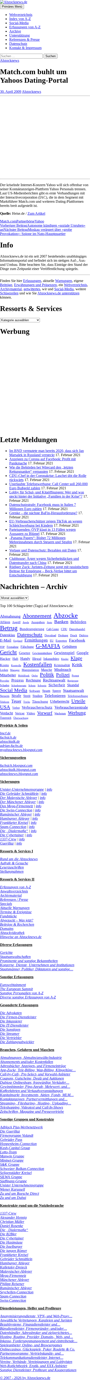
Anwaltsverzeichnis (14, 891)
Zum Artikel (36, 213)
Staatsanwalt (73, 690)
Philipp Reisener (12, 1284)
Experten (61, 640)
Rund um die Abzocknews (19, 859)
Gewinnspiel (64, 653)
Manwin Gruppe (12, 1156)
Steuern (4, 696)
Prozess (17, 680)
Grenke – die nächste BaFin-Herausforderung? (43, 513)
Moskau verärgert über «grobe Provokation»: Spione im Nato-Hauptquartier (36, 232)
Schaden (4, 685)
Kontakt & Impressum (25, 48)
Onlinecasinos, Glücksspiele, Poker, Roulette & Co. (37, 1349)
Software (34, 691)
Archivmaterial (11, 289)
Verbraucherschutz (37, 707)
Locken (4, 670)
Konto (4, 665)
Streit (26, 696)
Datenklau (7, 635)
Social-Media (19, 23)
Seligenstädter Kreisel (16, 1173)
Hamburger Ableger (15, 818)
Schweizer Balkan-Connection (22, 1169)
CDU (64, 629)
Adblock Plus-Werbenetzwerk (21, 1127)
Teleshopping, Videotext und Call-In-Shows (31, 1107)
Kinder (65, 659)
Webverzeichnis (20, 15)
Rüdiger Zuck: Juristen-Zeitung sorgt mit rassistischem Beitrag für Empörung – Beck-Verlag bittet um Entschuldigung (48, 571)
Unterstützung (19, 35)
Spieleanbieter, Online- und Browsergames (31, 1345)
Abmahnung (10, 616)
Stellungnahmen (12, 871)
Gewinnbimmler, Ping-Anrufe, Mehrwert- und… (35, 1087)
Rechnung (33, 680)
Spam (46, 691)
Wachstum (60, 713)
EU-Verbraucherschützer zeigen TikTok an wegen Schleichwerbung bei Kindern (45, 523)
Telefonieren (55, 695)
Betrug (9, 627)
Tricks (26, 701)
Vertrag (19, 713)
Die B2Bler (8, 1234)
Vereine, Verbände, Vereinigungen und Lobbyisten (36, 1362)
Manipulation (30, 670)
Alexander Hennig (13, 1217)
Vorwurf (44, 712)
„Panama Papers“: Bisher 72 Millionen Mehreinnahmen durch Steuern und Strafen (40, 540)
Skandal (73, 685)
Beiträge (6, 285)
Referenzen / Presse (14, 899)
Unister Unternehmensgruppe (22, 1185)
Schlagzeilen (9, 293)
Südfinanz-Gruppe (13, 1181)
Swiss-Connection (13, 1300)
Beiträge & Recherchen (17, 924)
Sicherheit (56, 685)
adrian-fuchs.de (11, 746)
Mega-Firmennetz (13, 1275)
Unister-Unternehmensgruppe (22, 789)
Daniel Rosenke (11, 1226)
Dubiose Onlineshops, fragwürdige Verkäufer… (34, 1082)
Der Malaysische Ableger (18, 798)
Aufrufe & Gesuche (14, 863)
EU (52, 640)
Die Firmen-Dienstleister (18, 1017)
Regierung (72, 680)
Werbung (77, 712)
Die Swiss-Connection (16, 810)
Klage (76, 658)
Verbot (16, 707)
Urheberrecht (59, 701)
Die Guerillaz (10, 1131)
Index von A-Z (20, 19)
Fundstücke (8, 916)
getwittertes (32, 289)
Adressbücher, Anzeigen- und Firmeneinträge (33, 1066)
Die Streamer (9, 1034)
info (49, 789)
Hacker (5, 659)
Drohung (63, 635)
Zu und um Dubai (13, 1198)
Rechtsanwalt (54, 680)
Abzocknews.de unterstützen (58, 293)
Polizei (63, 674)
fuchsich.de (8, 737)
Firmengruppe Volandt (16, 1135)
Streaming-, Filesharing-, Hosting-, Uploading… (35, 1103)
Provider (4, 680)
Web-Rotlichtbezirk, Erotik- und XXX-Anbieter (33, 1366)
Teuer (16, 701)
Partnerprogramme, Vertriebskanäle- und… (32, 1353)
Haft (15, 659)
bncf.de (5, 733)
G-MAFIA (48, 646)
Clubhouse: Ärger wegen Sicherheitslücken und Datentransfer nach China (44, 561)
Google (83, 653)
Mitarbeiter (8, 675)
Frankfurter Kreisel (14, 823)
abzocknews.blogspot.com (19, 774)
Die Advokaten (11, 1013)
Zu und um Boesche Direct (19, 1193)
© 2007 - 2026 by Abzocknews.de (25, 1378)
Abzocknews (9, 60)
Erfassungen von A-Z (25, 27)
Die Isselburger (11, 1246)
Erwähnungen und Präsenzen (35, 285)
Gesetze (24, 653)
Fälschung (27, 647)
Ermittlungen (36, 640)
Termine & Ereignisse (16, 912)
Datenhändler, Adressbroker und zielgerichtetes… (36, 1333)
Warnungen (63, 281)
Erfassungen (32, 281)
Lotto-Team (8, 1152)
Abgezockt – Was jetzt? (16, 920)
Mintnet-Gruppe (12, 1160)
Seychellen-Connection (16, 1292)
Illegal (36, 659)
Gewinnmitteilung (42, 653)
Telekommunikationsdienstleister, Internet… (31, 1357)
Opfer (35, 675)
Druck (73, 635)
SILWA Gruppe (11, 1177)
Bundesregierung (32, 629)
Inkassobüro (51, 659)
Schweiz (42, 685)
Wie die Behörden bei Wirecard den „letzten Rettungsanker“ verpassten (41, 469)
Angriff (16, 622)
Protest (75, 675)
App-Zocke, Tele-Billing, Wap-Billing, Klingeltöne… (38, 1070)
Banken (61, 621)
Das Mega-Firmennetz (16, 806)
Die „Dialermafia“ (14, 831)
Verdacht (6, 713)
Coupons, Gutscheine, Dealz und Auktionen (32, 1078)
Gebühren (69, 646)
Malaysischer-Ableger (16, 1271)
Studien (37, 696)
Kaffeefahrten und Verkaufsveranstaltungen (31, 1091)
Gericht (8, 652)
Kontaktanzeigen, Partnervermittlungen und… (33, 1099)
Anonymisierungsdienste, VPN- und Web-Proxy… (36, 1316)
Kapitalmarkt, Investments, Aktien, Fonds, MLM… (37, 1095)
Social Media (13, 690)
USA (5, 707)
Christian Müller (12, 1222)
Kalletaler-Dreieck (13, 1267)
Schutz (32, 685)
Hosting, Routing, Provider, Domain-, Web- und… (36, 1337)
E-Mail (5, 640)
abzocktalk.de (10, 741)
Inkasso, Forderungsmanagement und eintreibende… (38, 1341)
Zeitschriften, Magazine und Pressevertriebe (32, 1111)
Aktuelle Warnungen (15, 908)
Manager (15, 670)
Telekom (4, 701)
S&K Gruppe (9, 1164)
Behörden (78, 622)
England (17, 640)
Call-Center (52, 629)
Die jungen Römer (13, 1251)
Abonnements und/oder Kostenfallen (26, 1062)
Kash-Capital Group (15, 1148)
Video (31, 713)
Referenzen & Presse (24, 39)
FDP (2, 647)
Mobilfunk (24, 675)
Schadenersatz (18, 685)
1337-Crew (8, 839)
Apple (26, 622)
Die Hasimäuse (11, 1242)
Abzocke (66, 615)
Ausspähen (38, 622)
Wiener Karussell (12, 1189)
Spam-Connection (13, 827)
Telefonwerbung (78, 696)
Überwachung (20, 717)
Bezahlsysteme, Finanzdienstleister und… (30, 1324)
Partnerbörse (25, 221)
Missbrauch (62, 670)
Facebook (77, 640)
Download (50, 635)
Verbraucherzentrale (71, 707)
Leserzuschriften (12, 867)
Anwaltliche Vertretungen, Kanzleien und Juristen (36, 1320)
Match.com (8, 221)
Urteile (78, 701)
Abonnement (37, 616)
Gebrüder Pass (11, 1140)
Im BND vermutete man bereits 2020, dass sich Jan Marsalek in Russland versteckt (46, 453)
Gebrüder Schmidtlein (16, 1259)
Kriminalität (62, 665)
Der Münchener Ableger (18, 802)
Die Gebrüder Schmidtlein (19, 794)
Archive (15, 31)
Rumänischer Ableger (16, 814)
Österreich (5, 717)
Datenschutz (18, 44)
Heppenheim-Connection (18, 1144)
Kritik (77, 664)
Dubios (83, 635)
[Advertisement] (45, 135)
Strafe (16, 695)
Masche (46, 670)
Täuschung (40, 701)
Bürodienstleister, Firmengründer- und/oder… (33, 1328)
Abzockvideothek (12, 933)
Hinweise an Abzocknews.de (21, 937)
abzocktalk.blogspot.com (18, 770)
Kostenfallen (37, 664)
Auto (49, 622)
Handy (25, 659)
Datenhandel (77, 629)
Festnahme (12, 647)
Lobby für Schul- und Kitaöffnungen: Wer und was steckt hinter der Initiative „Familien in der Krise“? (46, 494)
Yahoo (39, 221)
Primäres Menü (12, 6)
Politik (47, 675)
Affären (5, 622)
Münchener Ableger (14, 1280)
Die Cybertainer (12, 835)
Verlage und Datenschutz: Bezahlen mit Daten (42, 550)
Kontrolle (16, 665)
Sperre (56, 691)
